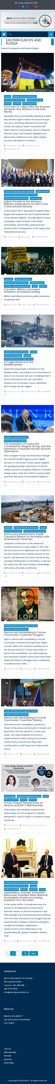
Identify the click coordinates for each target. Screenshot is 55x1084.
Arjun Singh (10, 796)
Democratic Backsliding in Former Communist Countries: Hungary (25, 634)
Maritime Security (34, 100)
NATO (45, 796)
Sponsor (8, 1059)
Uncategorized (29, 103)
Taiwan (17, 103)
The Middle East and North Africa (19, 359)
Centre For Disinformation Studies (19, 191)
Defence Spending (23, 279)
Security (33, 889)
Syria (35, 286)
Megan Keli (25, 237)
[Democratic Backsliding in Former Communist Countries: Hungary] (27, 604)
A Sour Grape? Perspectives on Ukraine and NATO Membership (23, 804)
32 (25, 953)
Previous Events (11, 800)
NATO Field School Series (15, 441)
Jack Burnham (30, 573)
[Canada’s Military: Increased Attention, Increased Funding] (27, 261)
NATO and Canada (13, 355)
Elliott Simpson (30, 391)
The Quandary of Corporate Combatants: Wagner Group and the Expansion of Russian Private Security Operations (27, 447)
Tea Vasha (27, 669)
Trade (42, 889)
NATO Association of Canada (34, 825)
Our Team (9, 1023)
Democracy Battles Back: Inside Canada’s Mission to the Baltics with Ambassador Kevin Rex (26, 536)
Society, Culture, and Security (17, 286)
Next (33, 953)
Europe (33, 352)
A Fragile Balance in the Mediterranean (18, 363)
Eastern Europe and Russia (24, 96)
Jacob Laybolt (30, 482)
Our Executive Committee (17, 1019)
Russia (8, 103)
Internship (9, 1062)
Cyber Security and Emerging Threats (21, 195)
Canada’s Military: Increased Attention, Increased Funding (22, 291)
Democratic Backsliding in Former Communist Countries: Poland (25, 719)
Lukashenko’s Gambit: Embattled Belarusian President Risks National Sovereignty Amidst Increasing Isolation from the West (26, 896)
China (7, 96)
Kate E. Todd (26, 305)
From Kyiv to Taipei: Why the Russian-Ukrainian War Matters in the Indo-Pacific (27, 109)
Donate (7, 1055)
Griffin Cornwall (11, 889)
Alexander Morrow (32, 145)
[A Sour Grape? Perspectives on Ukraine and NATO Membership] (27, 778)
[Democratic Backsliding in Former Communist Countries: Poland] (27, 693)
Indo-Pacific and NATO (14, 100)
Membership (10, 1052)
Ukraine (43, 286)
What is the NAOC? (13, 1016)
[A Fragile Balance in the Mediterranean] (27, 331)
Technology (36, 198)
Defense (8, 527)
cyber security (42, 191)
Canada (8, 279)
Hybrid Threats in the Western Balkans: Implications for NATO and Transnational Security (26, 204)
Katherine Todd (37, 283)
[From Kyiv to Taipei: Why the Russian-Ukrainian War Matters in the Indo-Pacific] (27, 72)
